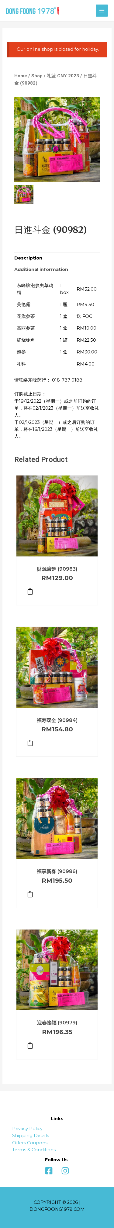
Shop (37, 76)
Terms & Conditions (34, 1149)
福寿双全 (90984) (57, 720)
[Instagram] (65, 1171)
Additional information (41, 269)
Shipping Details (30, 1135)
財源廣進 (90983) (57, 569)
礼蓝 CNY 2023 (63, 76)
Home (20, 76)
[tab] (56, 258)
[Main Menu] (102, 11)
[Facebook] (49, 1171)
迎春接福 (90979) (57, 1023)
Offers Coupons (29, 1143)
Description (28, 258)
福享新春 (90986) (57, 871)
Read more (30, 591)
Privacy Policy (27, 1128)
